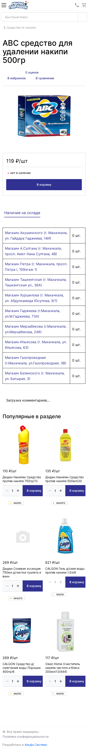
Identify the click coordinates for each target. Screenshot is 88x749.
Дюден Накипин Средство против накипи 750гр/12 (22, 479)
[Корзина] (84, 5)
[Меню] (3, 5)
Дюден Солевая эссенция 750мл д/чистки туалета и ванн (22, 572)
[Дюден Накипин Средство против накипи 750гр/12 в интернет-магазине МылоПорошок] (23, 445)
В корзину (44, 184)
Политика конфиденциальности (25, 736)
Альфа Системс (36, 744)
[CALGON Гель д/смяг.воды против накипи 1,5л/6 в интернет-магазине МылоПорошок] (65, 536)
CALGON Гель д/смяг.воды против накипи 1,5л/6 (65, 570)
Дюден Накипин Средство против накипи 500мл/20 (64, 479)
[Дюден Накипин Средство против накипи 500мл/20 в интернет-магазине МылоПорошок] (65, 445)
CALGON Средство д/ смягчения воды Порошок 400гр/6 (22, 667)
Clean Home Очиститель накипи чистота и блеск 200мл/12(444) (62, 667)
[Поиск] (82, 16)
